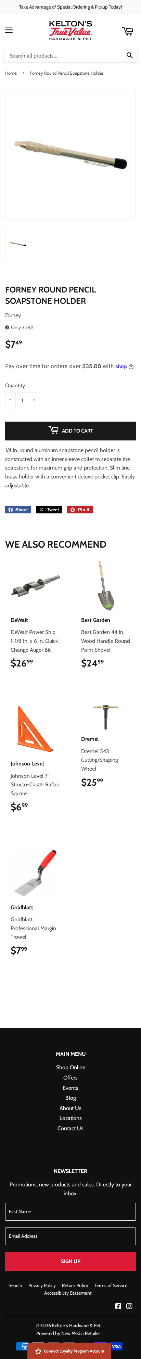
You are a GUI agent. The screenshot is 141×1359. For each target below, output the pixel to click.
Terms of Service (110, 1285)
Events (70, 1088)
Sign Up (70, 1261)
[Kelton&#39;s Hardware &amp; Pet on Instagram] (129, 1307)
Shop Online (70, 1067)
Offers (70, 1077)
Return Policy (75, 1285)
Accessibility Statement (68, 1293)
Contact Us (70, 1128)
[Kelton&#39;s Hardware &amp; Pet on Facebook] (118, 1307)
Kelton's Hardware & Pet (76, 1325)
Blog (70, 1098)
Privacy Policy (42, 1285)
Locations (71, 1118)
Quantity (15, 385)
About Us (70, 1108)
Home (11, 73)
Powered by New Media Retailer (68, 1333)
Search (15, 1285)
